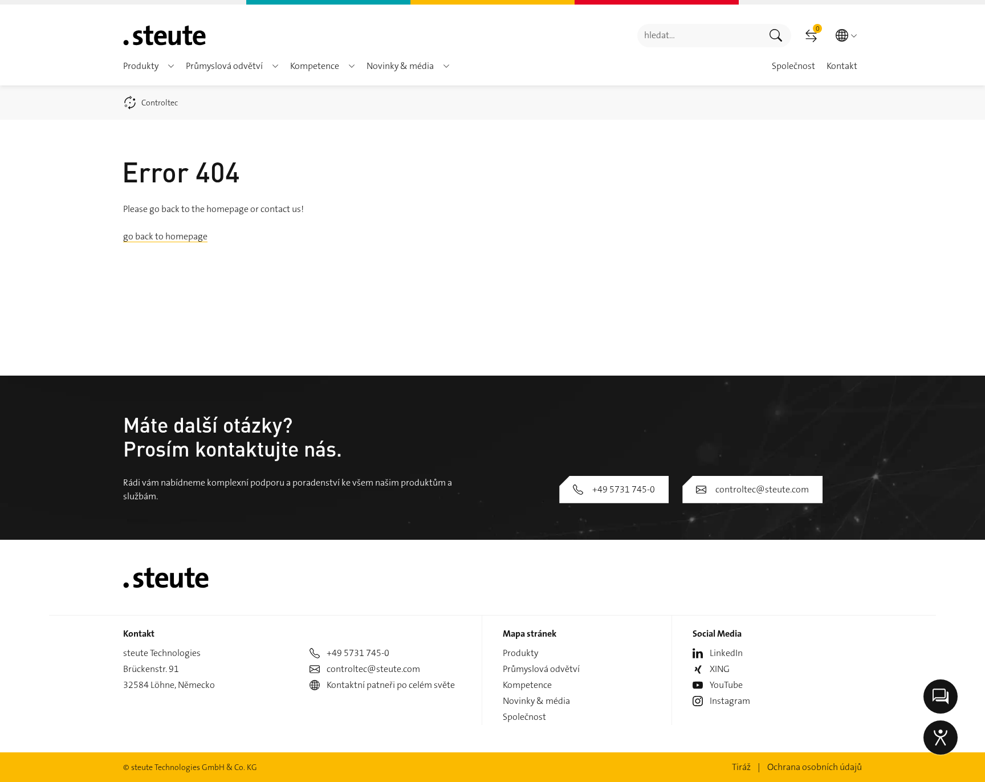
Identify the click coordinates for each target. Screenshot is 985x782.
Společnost (524, 717)
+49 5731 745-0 (623, 489)
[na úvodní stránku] (164, 35)
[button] (171, 66)
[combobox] (699, 35)
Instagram (730, 701)
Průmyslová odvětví (541, 669)
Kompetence (527, 685)
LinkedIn (726, 653)
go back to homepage (165, 236)
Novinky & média (536, 701)
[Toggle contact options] (940, 696)
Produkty (520, 653)
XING (720, 669)
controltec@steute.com (762, 489)
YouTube (726, 685)
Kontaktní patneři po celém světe (391, 685)
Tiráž (741, 767)
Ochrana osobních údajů (814, 767)
